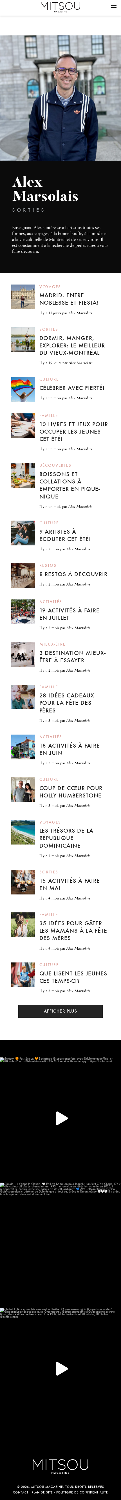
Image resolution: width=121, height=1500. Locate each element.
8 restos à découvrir (73, 574)
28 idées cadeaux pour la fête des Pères (66, 703)
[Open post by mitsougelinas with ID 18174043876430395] (60, 1369)
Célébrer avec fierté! (72, 388)
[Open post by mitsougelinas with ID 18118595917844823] (60, 1118)
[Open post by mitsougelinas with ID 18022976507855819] (60, 1243)
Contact (20, 1492)
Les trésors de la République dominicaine (66, 838)
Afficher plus (60, 1011)
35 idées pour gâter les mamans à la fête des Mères (73, 930)
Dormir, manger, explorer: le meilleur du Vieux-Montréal (72, 345)
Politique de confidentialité (82, 1492)
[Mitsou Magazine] (60, 7)
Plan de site (42, 1492)
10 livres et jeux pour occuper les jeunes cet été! (73, 431)
